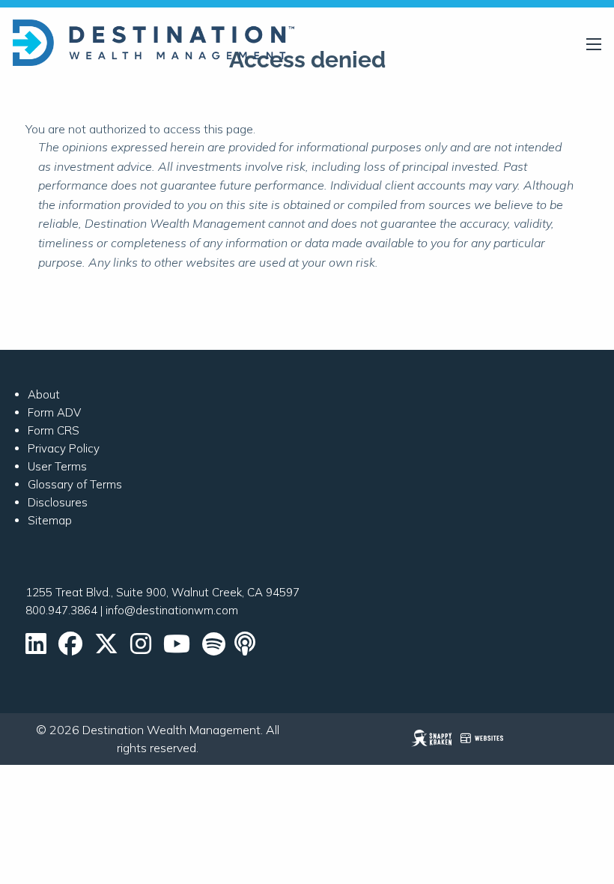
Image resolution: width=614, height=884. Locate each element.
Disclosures (58, 502)
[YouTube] (176, 648)
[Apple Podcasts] (246, 648)
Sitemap (50, 520)
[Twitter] (106, 648)
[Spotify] (213, 648)
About (44, 394)
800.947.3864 (61, 610)
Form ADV (54, 412)
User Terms (57, 466)
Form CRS (53, 430)
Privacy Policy (64, 448)
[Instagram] (140, 648)
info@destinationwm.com (172, 610)
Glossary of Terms (75, 484)
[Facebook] (70, 648)
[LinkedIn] (35, 648)
